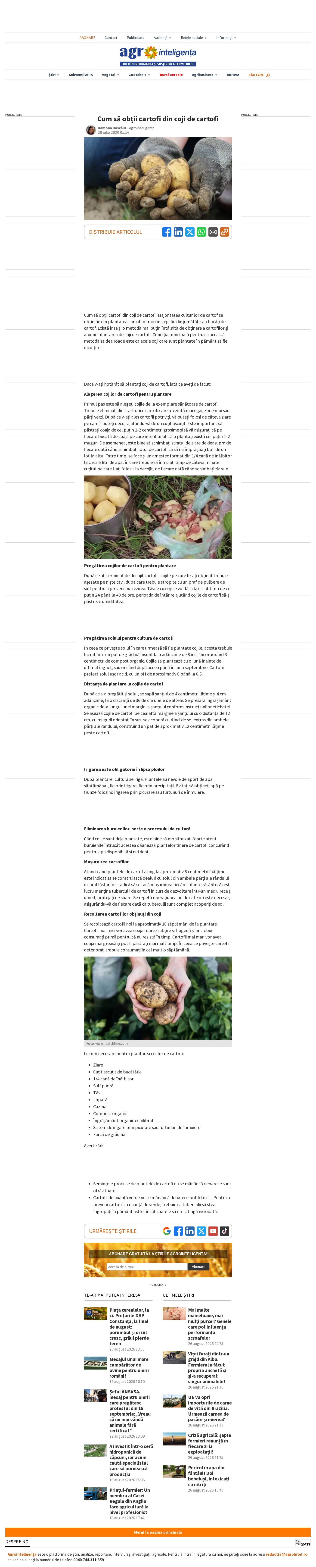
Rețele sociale (192, 37)
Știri (52, 74)
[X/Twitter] (201, 1231)
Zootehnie (137, 74)
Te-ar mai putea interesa (112, 1295)
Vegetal (108, 74)
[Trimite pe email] (213, 232)
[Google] (166, 1231)
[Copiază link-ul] (224, 232)
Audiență (160, 37)
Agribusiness (203, 74)
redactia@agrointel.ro (286, 1554)
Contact (111, 37)
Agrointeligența (22, 1554)
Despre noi (17, 1541)
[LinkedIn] (178, 232)
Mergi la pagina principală (158, 1532)
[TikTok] (224, 1231)
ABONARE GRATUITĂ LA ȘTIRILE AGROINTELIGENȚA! (158, 1254)
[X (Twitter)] (190, 232)
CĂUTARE (256, 74)
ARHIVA (233, 74)
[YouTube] (213, 1231)
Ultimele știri (178, 1295)
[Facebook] (166, 232)
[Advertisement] (158, 16)
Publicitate (136, 37)
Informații (224, 37)
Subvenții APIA (81, 74)
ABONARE (87, 37)
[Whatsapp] (201, 232)
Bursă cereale (171, 74)
